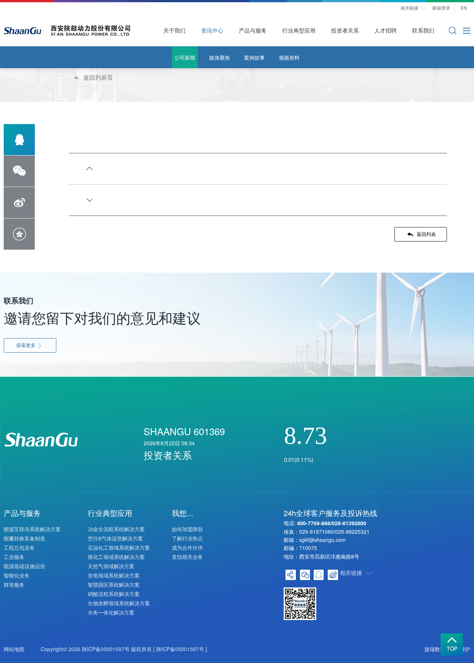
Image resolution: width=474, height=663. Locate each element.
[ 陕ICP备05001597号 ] (180, 649)
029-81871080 (316, 531)
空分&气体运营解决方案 (115, 538)
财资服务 (14, 584)
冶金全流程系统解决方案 (116, 529)
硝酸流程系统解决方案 (114, 593)
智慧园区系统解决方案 (114, 584)
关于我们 (174, 30)
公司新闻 (184, 57)
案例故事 (254, 57)
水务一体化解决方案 (111, 612)
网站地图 (14, 649)
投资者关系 (345, 30)
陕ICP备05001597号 (106, 649)
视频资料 (289, 57)
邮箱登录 (441, 7)
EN (465, 7)
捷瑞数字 (434, 649)
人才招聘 (385, 30)
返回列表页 (93, 77)
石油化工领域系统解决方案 (119, 547)
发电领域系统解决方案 (114, 575)
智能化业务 (17, 575)
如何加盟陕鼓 (187, 529)
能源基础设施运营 (24, 566)
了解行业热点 (187, 538)
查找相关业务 (187, 556)
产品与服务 (253, 30)
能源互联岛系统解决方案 (32, 529)
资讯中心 (212, 30)
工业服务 (14, 556)
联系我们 (423, 30)
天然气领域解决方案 (111, 566)
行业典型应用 (299, 30)
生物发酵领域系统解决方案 (119, 603)
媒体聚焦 (219, 57)
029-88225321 (352, 531)
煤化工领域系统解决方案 (116, 556)
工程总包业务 (19, 547)
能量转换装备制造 (24, 538)
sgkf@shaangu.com (322, 539)
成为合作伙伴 (187, 547)
